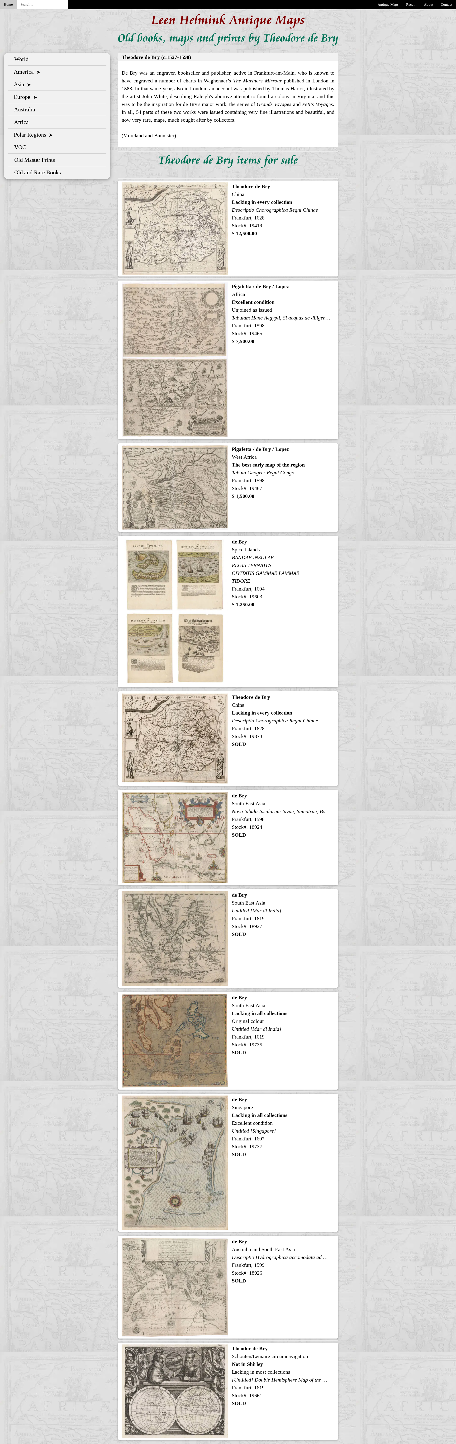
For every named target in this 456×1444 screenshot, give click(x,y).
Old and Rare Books (36, 172)
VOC (18, 147)
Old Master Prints (33, 160)
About (428, 4)
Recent (411, 4)
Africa (20, 122)
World (19, 59)
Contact (446, 4)
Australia (23, 109)
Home (8, 4)
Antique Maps (388, 4)
